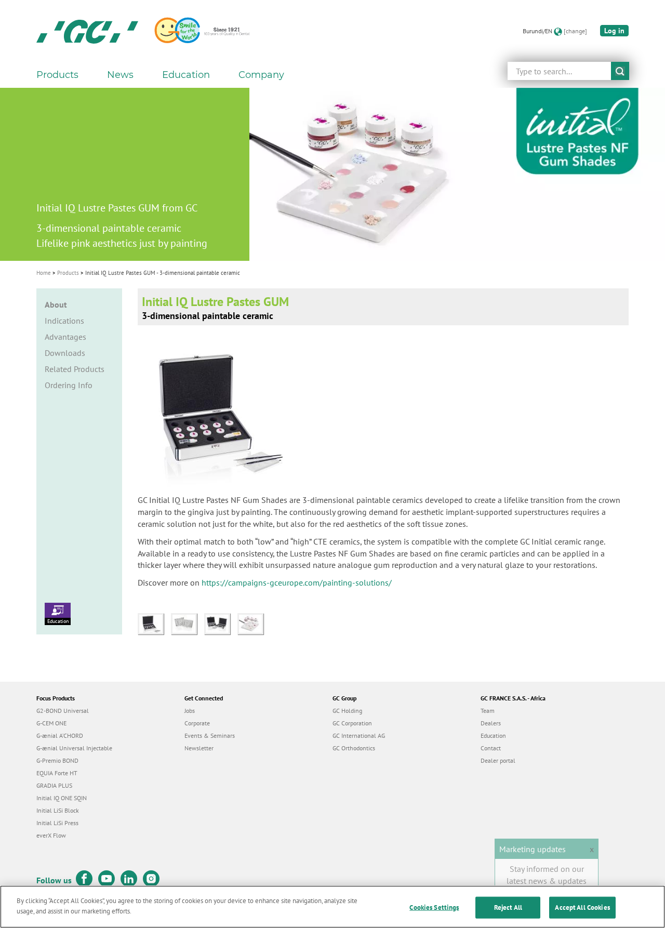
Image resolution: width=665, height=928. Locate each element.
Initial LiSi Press (57, 823)
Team (488, 710)
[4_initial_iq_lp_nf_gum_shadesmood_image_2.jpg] (253, 623)
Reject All (508, 907)
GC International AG (358, 735)
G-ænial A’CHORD (59, 735)
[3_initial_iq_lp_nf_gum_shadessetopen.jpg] (154, 623)
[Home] (87, 31)
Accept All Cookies (582, 907)
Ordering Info (68, 385)
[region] (332, 906)
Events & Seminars (209, 735)
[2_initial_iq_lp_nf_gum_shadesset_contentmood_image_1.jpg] (220, 623)
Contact (491, 748)
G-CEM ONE (51, 723)
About (56, 304)
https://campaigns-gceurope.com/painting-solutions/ (297, 582)
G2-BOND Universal (62, 710)
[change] (575, 31)
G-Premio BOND (57, 760)
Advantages (65, 337)
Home (43, 272)
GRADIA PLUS (54, 785)
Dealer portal (498, 760)
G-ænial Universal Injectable (74, 748)
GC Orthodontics (353, 748)
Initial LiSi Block (57, 810)
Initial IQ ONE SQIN (61, 798)
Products (68, 272)
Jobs (189, 710)
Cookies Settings (434, 907)
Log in (614, 30)
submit (620, 71)
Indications (64, 320)
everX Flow (51, 835)
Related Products (74, 369)
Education (58, 621)
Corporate (197, 723)
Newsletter (199, 748)
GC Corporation (352, 723)
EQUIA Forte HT (56, 773)
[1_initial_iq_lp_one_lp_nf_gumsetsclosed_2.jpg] (187, 623)
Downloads (65, 353)
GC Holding (347, 710)
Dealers (491, 723)
